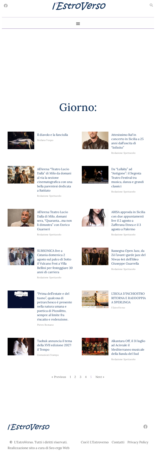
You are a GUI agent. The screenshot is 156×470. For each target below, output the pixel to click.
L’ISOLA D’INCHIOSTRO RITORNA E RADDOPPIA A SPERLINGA (128, 298)
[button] (151, 5)
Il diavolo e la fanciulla (52, 135)
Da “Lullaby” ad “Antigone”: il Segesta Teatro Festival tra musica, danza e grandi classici (127, 177)
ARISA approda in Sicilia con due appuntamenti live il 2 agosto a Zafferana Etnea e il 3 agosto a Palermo (128, 220)
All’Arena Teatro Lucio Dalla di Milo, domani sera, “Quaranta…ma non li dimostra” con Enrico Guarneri (54, 220)
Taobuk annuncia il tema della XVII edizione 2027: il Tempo (54, 345)
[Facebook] (6, 6)
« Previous (59, 377)
